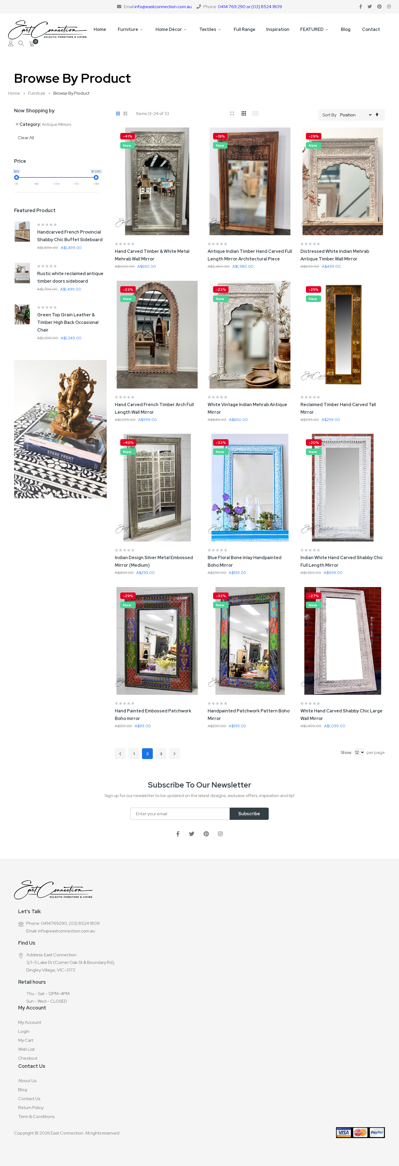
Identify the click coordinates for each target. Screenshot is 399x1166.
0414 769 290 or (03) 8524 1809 (250, 6)
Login (23, 1031)
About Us (27, 1081)
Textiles (207, 29)
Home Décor (169, 29)
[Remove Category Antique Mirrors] (17, 124)
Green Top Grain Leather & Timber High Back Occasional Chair (68, 322)
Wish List (26, 1049)
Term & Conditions (36, 1116)
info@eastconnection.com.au (163, 6)
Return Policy (30, 1107)
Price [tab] (20, 161)
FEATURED (312, 29)
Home (100, 29)
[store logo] (47, 29)
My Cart (25, 1040)
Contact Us (29, 1098)
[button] (199, 138)
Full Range (244, 29)
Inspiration (277, 29)
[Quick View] (199, 165)
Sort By (329, 115)
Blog (345, 29)
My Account (29, 1022)
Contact (371, 29)
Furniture (128, 29)
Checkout (27, 1058)
